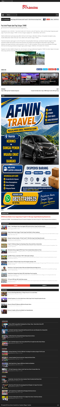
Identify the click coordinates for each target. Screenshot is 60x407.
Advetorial (25, 28)
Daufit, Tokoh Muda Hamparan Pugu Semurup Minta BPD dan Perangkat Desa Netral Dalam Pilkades (26, 341)
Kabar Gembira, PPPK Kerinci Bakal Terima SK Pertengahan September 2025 (22, 261)
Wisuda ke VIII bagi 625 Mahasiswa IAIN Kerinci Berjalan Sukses (48, 81)
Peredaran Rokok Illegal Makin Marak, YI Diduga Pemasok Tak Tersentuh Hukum (10, 81)
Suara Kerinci (10, 405)
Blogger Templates (27, 405)
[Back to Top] (58, 405)
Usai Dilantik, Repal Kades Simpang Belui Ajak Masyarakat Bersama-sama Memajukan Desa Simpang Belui (27, 330)
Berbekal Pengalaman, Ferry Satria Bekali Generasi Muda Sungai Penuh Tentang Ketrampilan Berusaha (29, 81)
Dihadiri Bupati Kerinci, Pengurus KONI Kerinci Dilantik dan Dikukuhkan (21, 363)
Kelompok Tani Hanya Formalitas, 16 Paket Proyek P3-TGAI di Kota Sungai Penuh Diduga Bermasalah (26, 238)
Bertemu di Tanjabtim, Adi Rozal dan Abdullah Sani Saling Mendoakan (20, 310)
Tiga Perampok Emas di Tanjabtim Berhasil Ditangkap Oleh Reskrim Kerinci (22, 391)
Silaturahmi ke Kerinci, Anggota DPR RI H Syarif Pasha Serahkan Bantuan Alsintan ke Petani (24, 250)
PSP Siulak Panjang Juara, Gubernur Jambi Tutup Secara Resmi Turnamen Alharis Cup (24, 369)
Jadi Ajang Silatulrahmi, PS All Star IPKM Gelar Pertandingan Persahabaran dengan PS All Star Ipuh (26, 351)
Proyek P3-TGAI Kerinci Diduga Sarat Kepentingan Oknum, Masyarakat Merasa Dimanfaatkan (25, 244)
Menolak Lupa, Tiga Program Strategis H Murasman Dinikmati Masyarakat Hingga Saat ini (24, 267)
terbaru (15, 285)
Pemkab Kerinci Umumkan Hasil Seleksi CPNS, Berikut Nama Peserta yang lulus (22, 273)
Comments (44, 285)
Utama (37, 19)
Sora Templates (20, 405)
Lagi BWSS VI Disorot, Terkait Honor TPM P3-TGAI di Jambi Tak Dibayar (21, 255)
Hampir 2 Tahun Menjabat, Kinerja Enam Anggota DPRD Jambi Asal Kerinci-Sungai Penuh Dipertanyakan (26, 226)
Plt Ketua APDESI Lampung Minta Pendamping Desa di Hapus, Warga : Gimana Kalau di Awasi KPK (26, 324)
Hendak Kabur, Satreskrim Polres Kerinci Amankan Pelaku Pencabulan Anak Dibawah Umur (25, 379)
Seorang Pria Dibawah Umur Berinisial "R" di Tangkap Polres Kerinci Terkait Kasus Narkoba (25, 396)
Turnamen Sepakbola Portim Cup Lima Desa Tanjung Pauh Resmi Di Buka (21, 357)
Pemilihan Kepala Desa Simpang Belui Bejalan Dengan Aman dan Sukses (21, 336)
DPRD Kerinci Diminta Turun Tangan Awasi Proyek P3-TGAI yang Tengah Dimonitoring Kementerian (25, 217)
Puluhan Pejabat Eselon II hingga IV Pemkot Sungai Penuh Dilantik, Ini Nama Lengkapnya (24, 232)
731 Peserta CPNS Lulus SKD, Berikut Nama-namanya (17, 279)
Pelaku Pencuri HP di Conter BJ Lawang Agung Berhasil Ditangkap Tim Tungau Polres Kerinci (25, 385)
